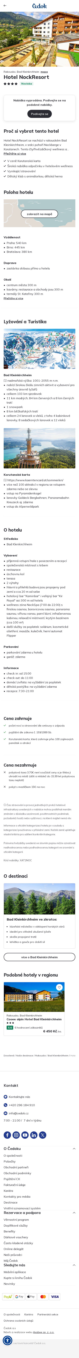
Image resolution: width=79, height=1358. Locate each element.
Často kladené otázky (18, 1243)
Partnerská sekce (47, 1314)
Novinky (9, 1284)
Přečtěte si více (15, 153)
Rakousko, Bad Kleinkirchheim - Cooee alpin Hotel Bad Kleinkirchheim (33, 986)
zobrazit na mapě (39, 214)
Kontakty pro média (17, 1196)
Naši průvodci (13, 1255)
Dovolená (9, 1055)
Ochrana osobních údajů (18, 1320)
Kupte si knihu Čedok (18, 1278)
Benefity (9, 1231)
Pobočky (10, 1161)
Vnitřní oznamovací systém (22, 1208)
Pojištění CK (12, 1179)
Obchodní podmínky (17, 1173)
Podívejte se (39, 114)
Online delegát (14, 1249)
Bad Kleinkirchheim (58, 1055)
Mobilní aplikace (15, 1272)
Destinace (10, 1202)
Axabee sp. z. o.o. (43, 1332)
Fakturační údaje (15, 1185)
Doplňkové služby (16, 1225)
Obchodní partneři (16, 1167)
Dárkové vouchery (16, 1237)
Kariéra (8, 1191)
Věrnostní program (16, 1219)
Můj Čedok (11, 1260)
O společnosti (13, 1155)
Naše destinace (24, 1055)
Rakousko (40, 1055)
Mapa (44, 71)
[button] (7, 1340)
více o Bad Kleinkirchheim (39, 957)
